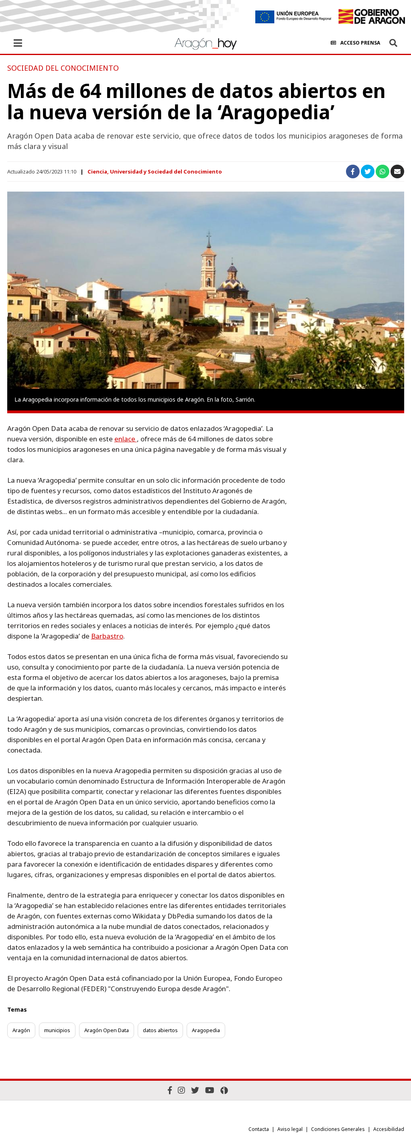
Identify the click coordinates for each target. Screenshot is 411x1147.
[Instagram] (181, 1090)
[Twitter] (195, 1090)
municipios (57, 1030)
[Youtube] (209, 1090)
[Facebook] (170, 1090)
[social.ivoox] (224, 1090)
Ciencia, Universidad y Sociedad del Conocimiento (154, 171)
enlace (125, 438)
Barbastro (107, 636)
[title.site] (371, 16)
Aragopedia (206, 1030)
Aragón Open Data (106, 1030)
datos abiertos (160, 1030)
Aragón (21, 1030)
